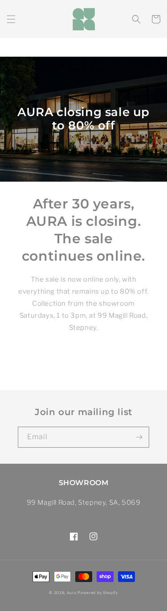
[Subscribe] (139, 437)
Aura (72, 592)
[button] (11, 19)
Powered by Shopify (97, 592)
